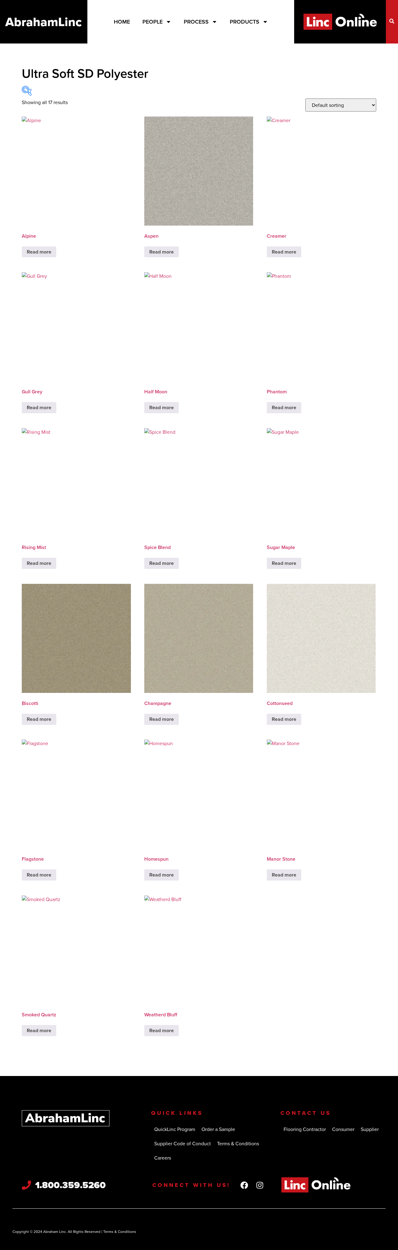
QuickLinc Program (174, 1129)
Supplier (370, 1129)
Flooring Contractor (305, 1129)
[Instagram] (260, 1185)
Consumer (343, 1129)
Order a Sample (218, 1129)
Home (122, 21)
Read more (39, 251)
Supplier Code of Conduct (182, 1143)
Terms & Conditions (238, 1143)
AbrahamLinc (43, 22)
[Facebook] (244, 1185)
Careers (162, 1157)
